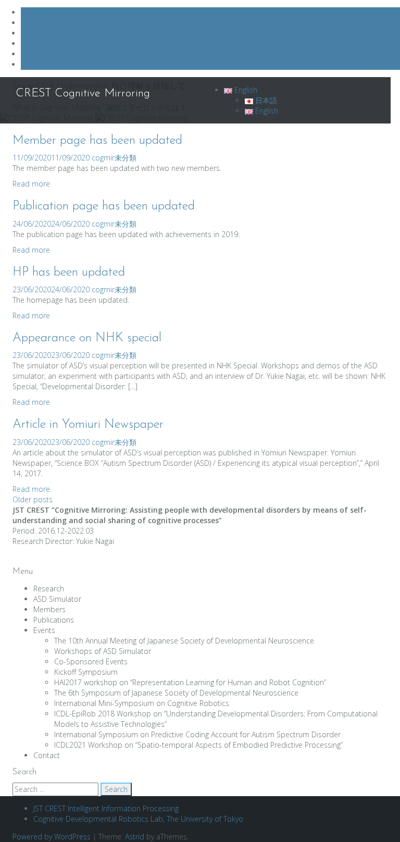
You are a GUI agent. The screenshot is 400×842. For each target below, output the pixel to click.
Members (49, 609)
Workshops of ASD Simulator (102, 651)
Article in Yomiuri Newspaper (88, 424)
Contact (46, 755)
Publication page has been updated (103, 206)
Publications (53, 620)
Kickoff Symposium (86, 672)
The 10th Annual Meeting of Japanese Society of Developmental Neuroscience (184, 641)
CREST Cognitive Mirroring (83, 94)
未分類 (125, 158)
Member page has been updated (97, 140)
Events (44, 630)
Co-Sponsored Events (91, 661)
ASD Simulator (57, 599)
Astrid (134, 836)
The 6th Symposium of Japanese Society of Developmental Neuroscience (176, 693)
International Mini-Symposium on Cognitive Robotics (141, 703)
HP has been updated (68, 272)
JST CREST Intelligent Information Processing (106, 808)
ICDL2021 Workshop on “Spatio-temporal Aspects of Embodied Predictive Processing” (198, 745)
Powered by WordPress (51, 836)
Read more (31, 184)
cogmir (103, 158)
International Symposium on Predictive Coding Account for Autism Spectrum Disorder (197, 734)
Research (48, 588)
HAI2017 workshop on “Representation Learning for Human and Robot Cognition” (190, 682)
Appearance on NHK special (86, 338)
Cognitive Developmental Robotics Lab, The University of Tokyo (138, 819)
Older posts (32, 499)
